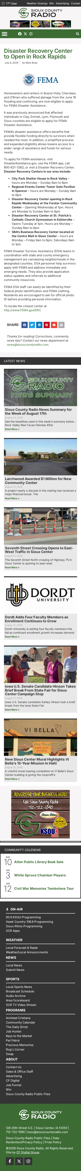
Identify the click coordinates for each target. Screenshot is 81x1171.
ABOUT (12, 1059)
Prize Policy (53, 1142)
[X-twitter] (25, 34)
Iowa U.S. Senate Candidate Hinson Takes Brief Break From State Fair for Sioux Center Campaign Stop (40, 690)
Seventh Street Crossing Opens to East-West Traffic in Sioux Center (39, 550)
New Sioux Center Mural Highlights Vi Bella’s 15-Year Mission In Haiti (37, 761)
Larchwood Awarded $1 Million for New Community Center (38, 481)
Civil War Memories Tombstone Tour (44, 888)
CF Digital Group (27, 1152)
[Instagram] (31, 34)
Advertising (62, 3)
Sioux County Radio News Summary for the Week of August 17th (38, 411)
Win (51, 3)
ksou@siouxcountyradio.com (47, 1132)
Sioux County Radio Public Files (28, 1138)
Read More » (12, 429)
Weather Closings (37, 3)
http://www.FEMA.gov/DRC (22, 310)
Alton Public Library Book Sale (39, 862)
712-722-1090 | (16, 1132)
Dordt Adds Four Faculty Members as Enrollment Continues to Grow (36, 619)
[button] (4, 33)
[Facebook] (20, 34)
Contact (75, 3)
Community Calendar (23, 850)
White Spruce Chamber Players (40, 875)
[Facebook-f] (10, 1161)
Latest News (14, 361)
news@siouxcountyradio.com (27, 344)
